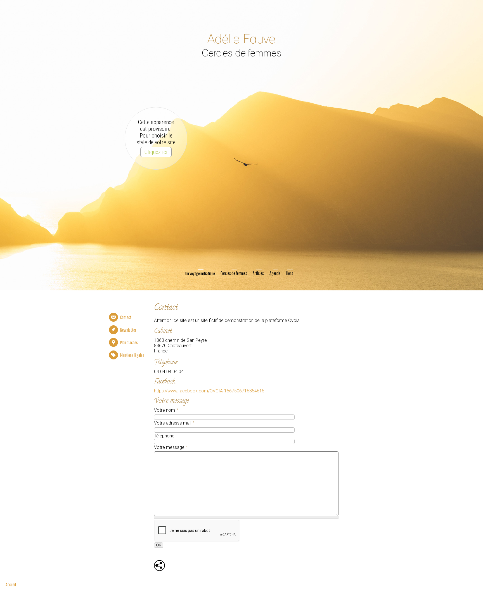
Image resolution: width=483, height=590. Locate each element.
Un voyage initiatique (200, 273)
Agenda (274, 273)
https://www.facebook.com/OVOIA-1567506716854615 (209, 391)
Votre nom (165, 410)
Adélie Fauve (241, 39)
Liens (289, 273)
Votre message (170, 448)
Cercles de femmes (234, 273)
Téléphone (164, 436)
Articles (258, 273)
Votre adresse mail (173, 423)
